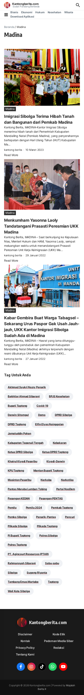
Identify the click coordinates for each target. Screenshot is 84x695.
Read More (11, 155)
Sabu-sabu (52, 563)
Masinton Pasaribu (19, 479)
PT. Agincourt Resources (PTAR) (28, 554)
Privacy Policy (25, 647)
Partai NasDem (65, 489)
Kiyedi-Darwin (55, 461)
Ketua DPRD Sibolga (20, 452)
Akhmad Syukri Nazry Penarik (27, 387)
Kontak (25, 641)
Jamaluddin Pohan (19, 433)
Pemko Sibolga (17, 517)
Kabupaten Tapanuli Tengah (25, 442)
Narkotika (67, 479)
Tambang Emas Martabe (23, 581)
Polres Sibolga (48, 535)
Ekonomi (26, 12)
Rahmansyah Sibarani (22, 563)
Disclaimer (25, 634)
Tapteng (53, 581)
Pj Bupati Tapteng (19, 535)
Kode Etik (59, 634)
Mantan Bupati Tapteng (48, 470)
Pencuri (70, 517)
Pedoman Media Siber (59, 641)
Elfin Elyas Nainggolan (49, 424)
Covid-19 (42, 405)
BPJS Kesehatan (59, 396)
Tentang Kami (25, 654)
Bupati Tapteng (17, 405)
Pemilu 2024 (34, 507)
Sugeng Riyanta (37, 572)
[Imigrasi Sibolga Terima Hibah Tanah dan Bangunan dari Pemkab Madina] (42, 77)
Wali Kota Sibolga (19, 591)
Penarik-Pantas (46, 517)
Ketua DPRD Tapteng (55, 452)
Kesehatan (54, 12)
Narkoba (46, 479)
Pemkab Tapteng (62, 507)
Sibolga (13, 572)
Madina (10, 108)
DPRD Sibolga (63, 414)
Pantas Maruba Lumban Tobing (27, 489)
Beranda (9, 27)
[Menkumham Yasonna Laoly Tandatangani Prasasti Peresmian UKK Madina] (42, 184)
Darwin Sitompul (18, 414)
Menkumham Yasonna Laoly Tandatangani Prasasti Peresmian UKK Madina (41, 226)
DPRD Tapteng (17, 424)
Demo (41, 414)
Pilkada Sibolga (18, 526)
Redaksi (58, 647)
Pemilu (12, 507)
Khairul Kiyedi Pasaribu (22, 461)
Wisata (68, 12)
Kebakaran (59, 442)
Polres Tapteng (17, 544)
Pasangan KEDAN (19, 498)
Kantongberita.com (25, 4)
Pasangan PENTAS (51, 498)
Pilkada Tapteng (47, 526)
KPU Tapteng (16, 470)
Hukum (39, 12)
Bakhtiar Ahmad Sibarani (24, 396)
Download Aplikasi (22, 16)
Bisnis (14, 12)
